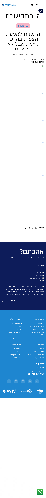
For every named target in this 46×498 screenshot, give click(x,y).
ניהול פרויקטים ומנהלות (14, 339)
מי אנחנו (41, 323)
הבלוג (42, 349)
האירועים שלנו (39, 352)
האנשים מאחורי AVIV (36, 326)
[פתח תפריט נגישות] (40, 11)
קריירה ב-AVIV (38, 329)
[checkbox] (23, 277)
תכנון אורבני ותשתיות (14, 332)
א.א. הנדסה (18, 358)
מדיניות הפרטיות (11, 291)
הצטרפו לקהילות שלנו (36, 355)
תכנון (20, 326)
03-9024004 (39, 368)
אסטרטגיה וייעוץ (16, 323)
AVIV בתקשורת (38, 358)
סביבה (19, 329)
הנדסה (19, 335)
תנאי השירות (16, 294)
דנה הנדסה (18, 352)
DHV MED (18, 349)
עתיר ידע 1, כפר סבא (36, 374)
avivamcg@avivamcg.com (34, 371)
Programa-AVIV (16, 355)
